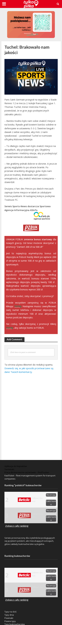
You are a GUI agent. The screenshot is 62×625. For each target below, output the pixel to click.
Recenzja (51, 494)
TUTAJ (17, 306)
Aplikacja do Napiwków (15, 466)
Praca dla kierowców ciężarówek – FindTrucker (26, 472)
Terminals (9, 469)
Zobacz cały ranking (16, 525)
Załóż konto (51, 503)
